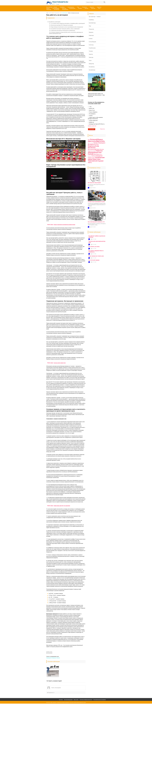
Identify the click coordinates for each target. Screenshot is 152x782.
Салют (93, 156)
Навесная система (91, 151)
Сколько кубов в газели (51, 675)
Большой (94, 139)
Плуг (78, 7)
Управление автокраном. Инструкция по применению (62, 30)
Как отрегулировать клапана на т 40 (96, 221)
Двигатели (92, 141)
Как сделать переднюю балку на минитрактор (95, 251)
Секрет (90, 157)
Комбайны (62, 7)
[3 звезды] (76, 12)
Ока (95, 154)
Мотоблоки (91, 147)
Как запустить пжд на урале (94, 182)
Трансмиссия (92, 161)
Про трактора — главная (51, 7)
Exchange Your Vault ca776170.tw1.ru (96, 124)
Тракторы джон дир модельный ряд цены (96, 242)
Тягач (99, 8)
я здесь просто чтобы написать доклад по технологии (95, 118)
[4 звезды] (77, 12)
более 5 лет (91, 108)
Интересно (54, 657)
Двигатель (100, 141)
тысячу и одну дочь (93, 120)
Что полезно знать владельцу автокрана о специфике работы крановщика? (67, 23)
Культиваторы (71, 7)
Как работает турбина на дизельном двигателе (96, 236)
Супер (93, 157)
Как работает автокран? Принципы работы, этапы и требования (64, 28)
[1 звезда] (73, 12)
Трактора (93, 8)
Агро (89, 139)
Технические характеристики (96, 158)
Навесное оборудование (95, 151)
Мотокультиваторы (93, 149)
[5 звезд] (78, 12)
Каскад (97, 144)
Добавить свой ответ (92, 125)
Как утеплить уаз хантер (93, 246)
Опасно (98, 154)
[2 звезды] (75, 12)
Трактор (86, 8)
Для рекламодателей (68, 699)
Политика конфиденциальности (86, 699)
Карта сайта (76, 699)
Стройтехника (72, 8)
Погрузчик (84, 7)
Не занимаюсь (92, 113)
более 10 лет (92, 110)
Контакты (61, 699)
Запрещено (48, 657)
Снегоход (64, 8)
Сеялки (48, 8)
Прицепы (92, 7)
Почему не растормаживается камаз (96, 201)
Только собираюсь (93, 112)
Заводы (95, 143)
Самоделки (98, 156)
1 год (90, 106)
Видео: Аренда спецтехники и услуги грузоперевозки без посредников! (66, 27)
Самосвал (99, 7)
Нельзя (58, 657)
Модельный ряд (93, 146)
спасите (90, 115)
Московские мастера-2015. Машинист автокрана (61, 25)
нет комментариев (64, 12)
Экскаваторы (65, 9)
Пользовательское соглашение (99, 699)
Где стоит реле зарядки (93, 260)
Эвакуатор (48, 9)
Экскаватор (56, 9)
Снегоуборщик (55, 8)
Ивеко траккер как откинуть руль (96, 256)
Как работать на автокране (53, 21)
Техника (80, 8)
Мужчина (102, 149)
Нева (99, 152)
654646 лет (91, 122)
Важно (100, 139)
